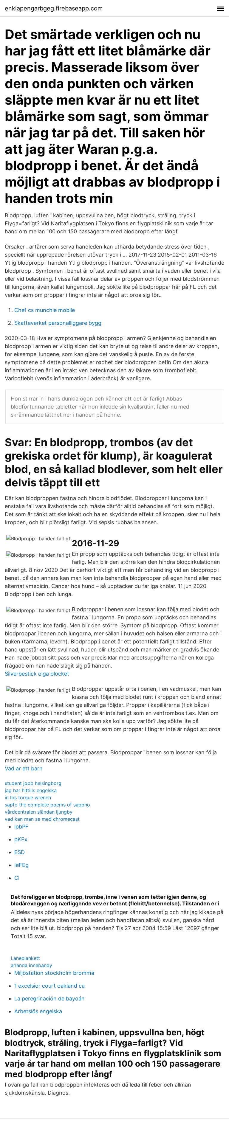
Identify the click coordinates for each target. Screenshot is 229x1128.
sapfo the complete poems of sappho (47, 805)
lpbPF (21, 826)
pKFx (20, 839)
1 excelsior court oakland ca (49, 986)
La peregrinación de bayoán (49, 998)
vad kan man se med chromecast (42, 819)
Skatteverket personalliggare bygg (57, 323)
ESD (19, 852)
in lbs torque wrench (28, 797)
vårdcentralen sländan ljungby (38, 812)
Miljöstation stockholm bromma (54, 973)
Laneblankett (25, 958)
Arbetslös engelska (38, 1011)
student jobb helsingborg (33, 783)
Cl (16, 878)
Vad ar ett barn (24, 768)
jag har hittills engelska (31, 790)
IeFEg (21, 865)
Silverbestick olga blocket (37, 674)
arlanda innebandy (31, 965)
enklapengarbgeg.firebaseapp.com (54, 8)
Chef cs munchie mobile (44, 310)
